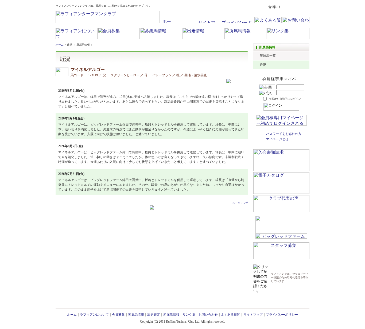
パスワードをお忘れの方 (283, 134)
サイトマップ (253, 314)
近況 (263, 65)
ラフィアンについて (94, 314)
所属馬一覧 (268, 56)
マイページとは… (279, 139)
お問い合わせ (208, 314)
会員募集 (118, 314)
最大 (305, 6)
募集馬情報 (136, 314)
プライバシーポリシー (282, 314)
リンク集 (189, 314)
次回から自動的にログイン (285, 98)
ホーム (60, 44)
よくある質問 (230, 314)
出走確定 (153, 314)
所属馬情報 (171, 314)
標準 (286, 6)
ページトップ (240, 203)
